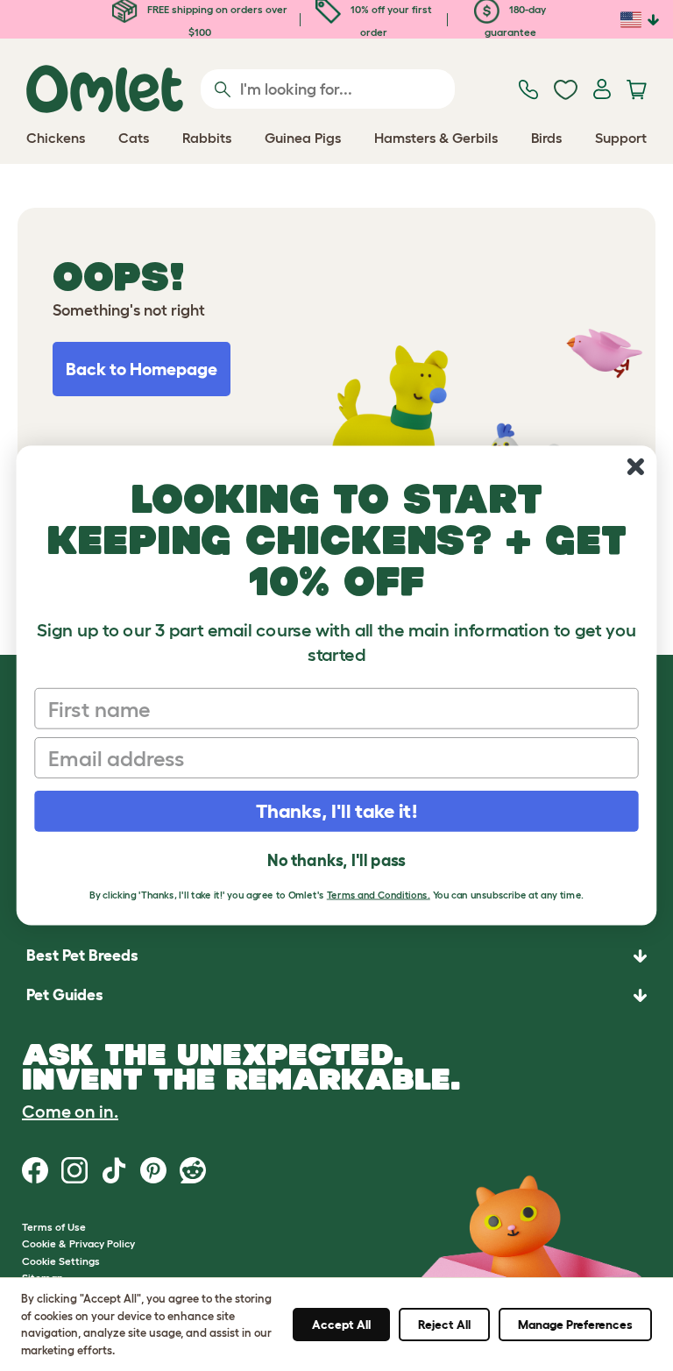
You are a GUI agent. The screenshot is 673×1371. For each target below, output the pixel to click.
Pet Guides (64, 995)
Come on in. (70, 1111)
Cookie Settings (61, 1261)
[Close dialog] (635, 466)
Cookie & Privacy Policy (78, 1243)
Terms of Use (54, 1226)
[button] (336, 995)
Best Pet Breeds (82, 955)
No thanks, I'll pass (336, 860)
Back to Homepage (141, 369)
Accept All (341, 1325)
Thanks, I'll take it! (337, 810)
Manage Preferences (575, 1325)
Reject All (444, 1325)
